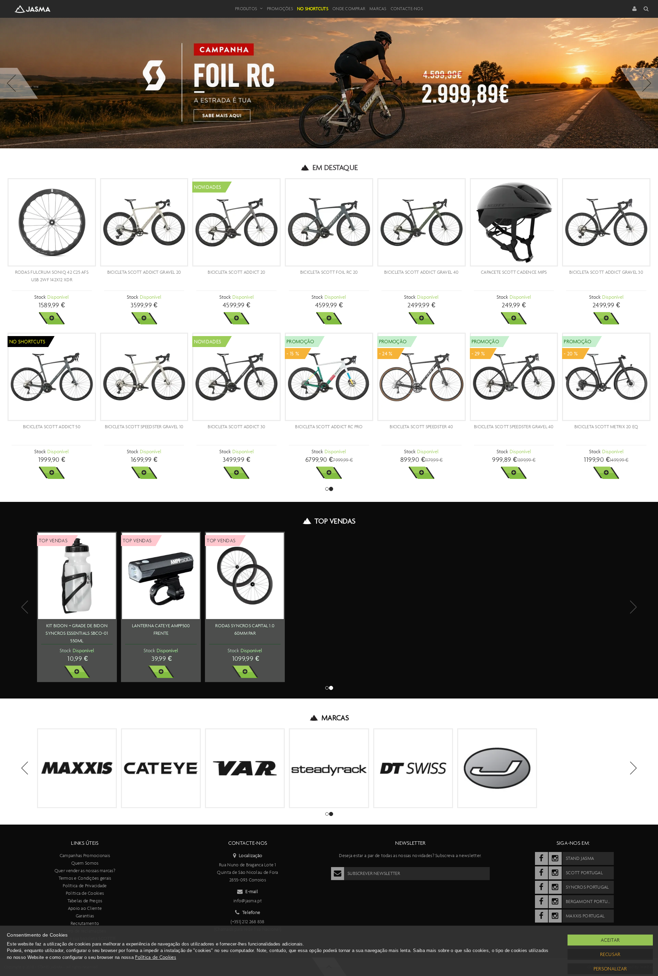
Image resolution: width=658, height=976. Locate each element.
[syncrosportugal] (541, 887)
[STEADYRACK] (329, 768)
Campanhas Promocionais (85, 855)
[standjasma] (541, 858)
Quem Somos (85, 863)
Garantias (85, 916)
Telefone (251, 912)
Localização (250, 855)
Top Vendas (335, 521)
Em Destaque (335, 167)
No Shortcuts (312, 8)
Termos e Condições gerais (85, 878)
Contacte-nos (407, 8)
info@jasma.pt (247, 901)
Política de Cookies (85, 893)
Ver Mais (51, 318)
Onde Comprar (348, 8)
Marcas (378, 8)
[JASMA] (497, 768)
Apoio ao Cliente (85, 908)
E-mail (251, 891)
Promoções (280, 8)
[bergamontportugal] (541, 901)
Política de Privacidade (85, 886)
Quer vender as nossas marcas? (84, 871)
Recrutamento (85, 923)
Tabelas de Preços (85, 901)
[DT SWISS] (413, 768)
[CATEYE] (161, 768)
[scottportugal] (541, 872)
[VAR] (245, 768)
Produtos (246, 8)
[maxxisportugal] (541, 916)
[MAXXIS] (77, 768)
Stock (40, 297)
